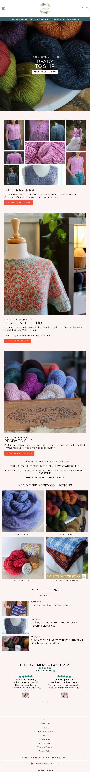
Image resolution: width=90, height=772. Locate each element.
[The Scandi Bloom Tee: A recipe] (15, 608)
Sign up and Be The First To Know (44, 758)
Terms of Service (45, 747)
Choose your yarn (18, 202)
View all (45, 595)
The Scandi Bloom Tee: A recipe (50, 605)
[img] (45, 668)
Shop (45, 720)
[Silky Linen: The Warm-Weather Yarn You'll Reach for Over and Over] (15, 643)
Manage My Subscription (45, 731)
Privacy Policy (45, 751)
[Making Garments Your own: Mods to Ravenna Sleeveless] (15, 626)
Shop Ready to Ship (19, 453)
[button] (43, 701)
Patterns (45, 727)
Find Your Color (17, 341)
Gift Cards (45, 724)
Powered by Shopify (45, 770)
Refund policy (45, 743)
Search (45, 735)
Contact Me (45, 739)
